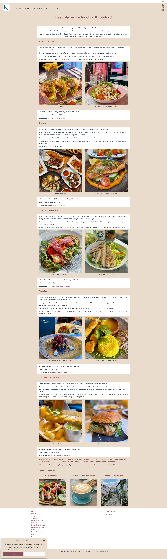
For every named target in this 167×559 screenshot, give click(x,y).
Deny (34, 554)
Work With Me (37, 9)
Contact (55, 9)
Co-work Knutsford (130, 6)
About (47, 9)
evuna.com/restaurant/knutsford (58, 205)
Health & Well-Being (106, 6)
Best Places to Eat (52, 476)
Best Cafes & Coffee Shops (83, 476)
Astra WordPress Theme (101, 551)
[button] (44, 541)
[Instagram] (163, 5)
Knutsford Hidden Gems (114, 476)
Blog (142, 6)
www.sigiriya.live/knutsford (57, 372)
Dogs (118, 6)
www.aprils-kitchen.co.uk (56, 118)
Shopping (73, 6)
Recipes (149, 6)
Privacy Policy (110, 514)
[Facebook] (163, 7)
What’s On (47, 6)
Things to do (36, 6)
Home (18, 6)
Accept (13, 554)
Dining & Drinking (61, 6)
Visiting (26, 6)
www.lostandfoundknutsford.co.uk (59, 286)
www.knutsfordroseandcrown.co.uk (60, 455)
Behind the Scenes (23, 9)
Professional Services (88, 6)
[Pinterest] (163, 10)
